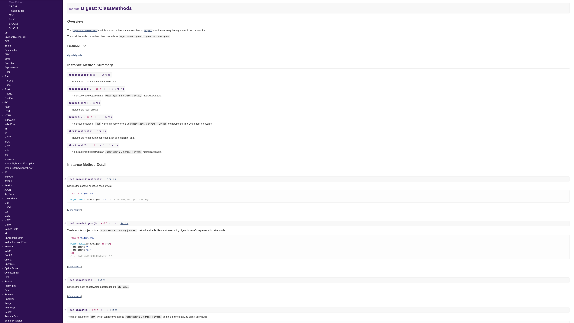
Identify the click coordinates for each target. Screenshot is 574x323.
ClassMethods (16, 2)
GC (6, 102)
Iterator (8, 185)
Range (8, 303)
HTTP (7, 115)
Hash (7, 107)
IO (5, 172)
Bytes (102, 280)
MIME (7, 220)
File (6, 76)
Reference (10, 307)
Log (6, 211)
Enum (7, 45)
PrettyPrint (10, 286)
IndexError (10, 124)
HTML (7, 111)
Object (7, 259)
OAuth (7, 251)
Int (5, 133)
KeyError (9, 194)
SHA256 (13, 24)
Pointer (8, 281)
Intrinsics (9, 159)
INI (5, 128)
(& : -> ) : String (93, 145)
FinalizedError (16, 11)
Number (8, 246)
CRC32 (13, 6)
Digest (148, 30)
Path (6, 277)
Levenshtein (10, 198)
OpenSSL (9, 264)
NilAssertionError (13, 238)
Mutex (7, 224)
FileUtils (8, 80)
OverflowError (11, 272)
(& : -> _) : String (96, 88)
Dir (6, 32)
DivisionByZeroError (15, 37)
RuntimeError (11, 316)
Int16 (7, 142)
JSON (7, 190)
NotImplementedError (15, 242)
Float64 (8, 98)
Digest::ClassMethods (85, 30)
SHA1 (12, 19)
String (111, 179)
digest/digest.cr (75, 55)
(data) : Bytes (84, 103)
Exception (9, 63)
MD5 (11, 15)
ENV (7, 54)
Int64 (7, 150)
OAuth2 (8, 255)
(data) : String (89, 74)
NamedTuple (11, 229)
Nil (5, 233)
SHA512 (13, 28)
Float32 (8, 93)
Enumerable (10, 50)
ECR (7, 41)
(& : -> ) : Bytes (90, 117)
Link (6, 203)
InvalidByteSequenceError (18, 168)
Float (7, 89)
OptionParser (11, 268)
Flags (7, 85)
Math (7, 216)
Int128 (7, 137)
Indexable (9, 120)
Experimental (11, 67)
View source (74, 210)
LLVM (7, 207)
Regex (8, 312)
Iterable (8, 181)
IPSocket (9, 176)
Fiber (7, 72)
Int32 (7, 146)
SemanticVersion (13, 320)
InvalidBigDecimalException (19, 163)
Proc (6, 290)
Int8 (6, 155)
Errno (7, 59)
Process (8, 294)
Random (9, 299)
